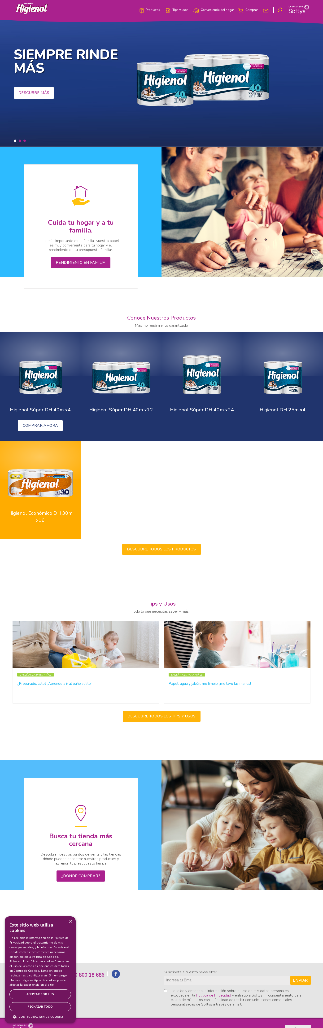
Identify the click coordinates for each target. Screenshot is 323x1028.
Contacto (266, 10)
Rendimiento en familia (81, 262)
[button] (15, 141)
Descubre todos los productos (161, 549)
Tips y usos (180, 10)
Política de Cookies (45, 957)
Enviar (300, 980)
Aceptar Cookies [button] (40, 994)
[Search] (280, 10)
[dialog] (40, 969)
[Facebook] (116, 976)
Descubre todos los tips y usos (161, 716)
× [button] (70, 921)
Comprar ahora (40, 425)
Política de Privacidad (213, 995)
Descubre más (33, 92)
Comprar (251, 10)
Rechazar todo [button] (40, 1007)
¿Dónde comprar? (80, 876)
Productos (153, 10)
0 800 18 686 (89, 975)
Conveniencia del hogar (217, 10)
